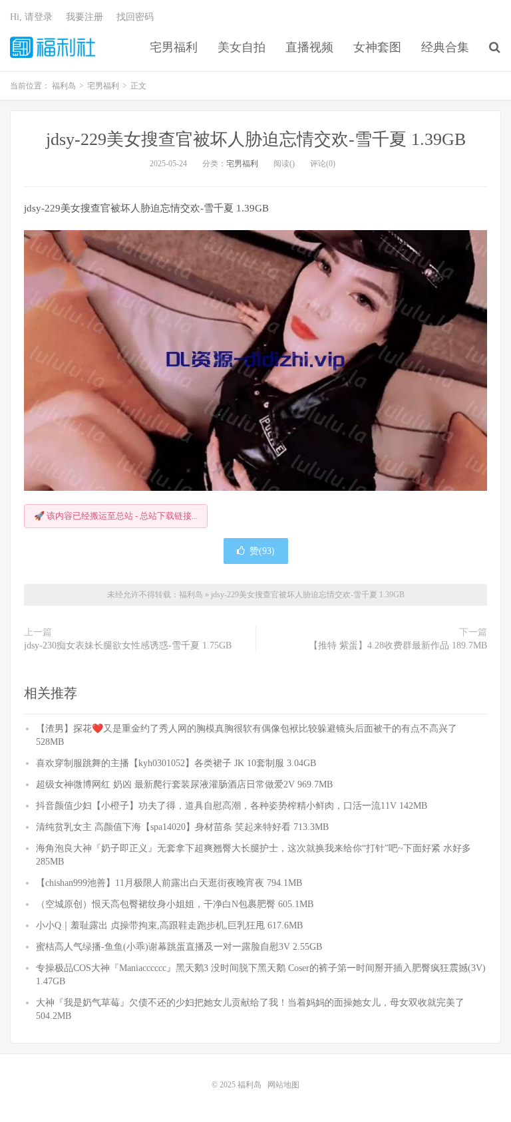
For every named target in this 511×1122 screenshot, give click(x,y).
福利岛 (52, 47)
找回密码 (135, 17)
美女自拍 (241, 47)
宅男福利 (174, 47)
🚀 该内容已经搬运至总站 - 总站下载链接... (116, 516)
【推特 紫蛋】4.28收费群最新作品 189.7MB (398, 645)
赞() (262, 551)
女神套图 (377, 47)
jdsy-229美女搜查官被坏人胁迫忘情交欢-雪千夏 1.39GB (256, 139)
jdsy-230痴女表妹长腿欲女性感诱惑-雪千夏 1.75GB (128, 645)
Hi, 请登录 (31, 17)
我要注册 (84, 17)
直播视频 (309, 47)
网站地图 (283, 1084)
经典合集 (445, 47)
